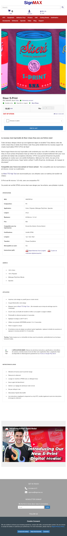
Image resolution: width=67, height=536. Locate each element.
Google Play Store (51, 353)
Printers (30, 17)
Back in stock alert (59, 113)
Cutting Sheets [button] (44, 17)
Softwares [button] (15, 21)
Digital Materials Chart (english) (37, 250)
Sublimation (54, 17)
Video (29, 21)
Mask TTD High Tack (10, 174)
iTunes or (43, 353)
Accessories (6, 21)
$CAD (11, 108)
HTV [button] (4, 17)
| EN (43, 11)
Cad (42, 13)
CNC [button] (36, 17)
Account (30, 14)
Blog (35, 21)
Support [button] (41, 21)
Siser (17, 100)
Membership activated (27, 100)
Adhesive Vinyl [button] (20, 17)
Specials (22, 21)
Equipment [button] (10, 17)
